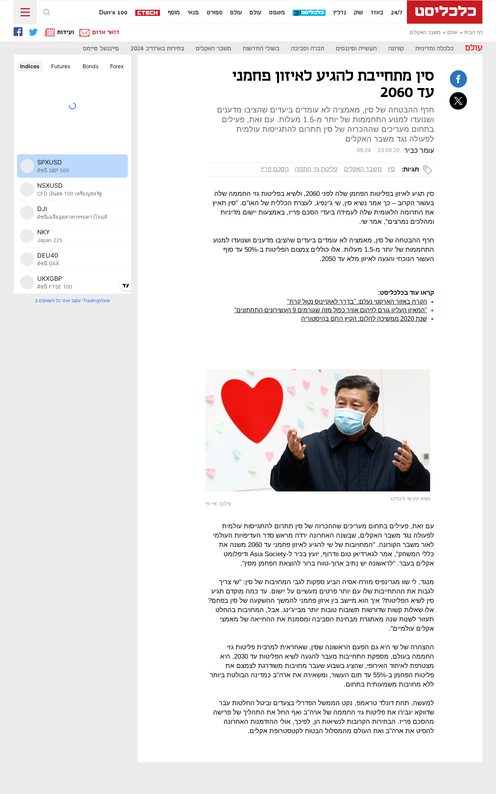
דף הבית (473, 32)
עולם (255, 12)
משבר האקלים (425, 32)
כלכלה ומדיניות (434, 48)
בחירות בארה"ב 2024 (157, 48)
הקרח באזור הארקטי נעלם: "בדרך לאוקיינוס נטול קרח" (357, 301)
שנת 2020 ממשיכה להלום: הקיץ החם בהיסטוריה (364, 318)
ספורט (214, 12)
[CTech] (148, 13)
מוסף (174, 12)
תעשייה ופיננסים (356, 48)
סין (391, 169)
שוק (358, 12)
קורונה (396, 48)
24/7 (397, 12)
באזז (377, 12)
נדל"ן (339, 12)
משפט (277, 12)
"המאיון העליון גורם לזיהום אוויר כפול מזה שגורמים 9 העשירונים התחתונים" (330, 310)
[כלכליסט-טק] (309, 13)
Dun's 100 (113, 12)
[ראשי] (444, 12)
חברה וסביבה (307, 48)
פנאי (193, 12)
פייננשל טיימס (101, 48)
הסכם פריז (275, 169)
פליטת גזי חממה (316, 169)
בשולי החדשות (261, 48)
